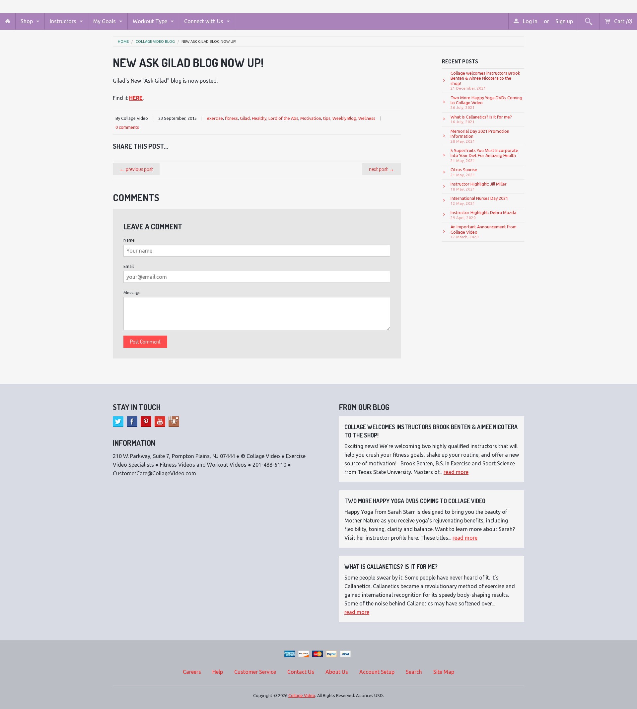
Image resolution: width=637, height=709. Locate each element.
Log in (529, 21)
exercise (215, 118)
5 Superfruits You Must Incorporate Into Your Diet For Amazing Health (484, 155)
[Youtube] (160, 421)
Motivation (310, 118)
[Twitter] (118, 421)
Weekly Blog (344, 118)
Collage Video (301, 695)
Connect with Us (203, 21)
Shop (27, 21)
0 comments (127, 127)
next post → (381, 169)
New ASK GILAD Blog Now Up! (208, 41)
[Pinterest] (146, 421)
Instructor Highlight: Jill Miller (479, 186)
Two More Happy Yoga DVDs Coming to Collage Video (486, 102)
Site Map (443, 672)
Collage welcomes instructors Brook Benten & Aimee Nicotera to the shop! (485, 80)
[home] (7, 21)
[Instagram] (174, 421)
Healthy (259, 118)
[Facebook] (132, 421)
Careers (192, 672)
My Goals (104, 21)
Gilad (245, 118)
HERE (136, 98)
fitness (231, 118)
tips (326, 118)
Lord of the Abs (283, 118)
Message (132, 292)
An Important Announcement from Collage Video (484, 231)
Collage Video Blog (155, 41)
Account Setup (376, 672)
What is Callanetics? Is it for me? (481, 119)
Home (123, 41)
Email (128, 266)
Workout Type (150, 21)
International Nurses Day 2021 (479, 200)
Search (414, 672)
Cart (622, 21)
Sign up (564, 21)
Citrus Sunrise (464, 172)
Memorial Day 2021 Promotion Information (480, 136)
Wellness (366, 118)
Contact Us (300, 672)
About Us (336, 672)
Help (217, 672)
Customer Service (255, 672)
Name (129, 240)
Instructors (63, 21)
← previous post (136, 169)
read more (456, 472)
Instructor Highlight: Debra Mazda (483, 214)
